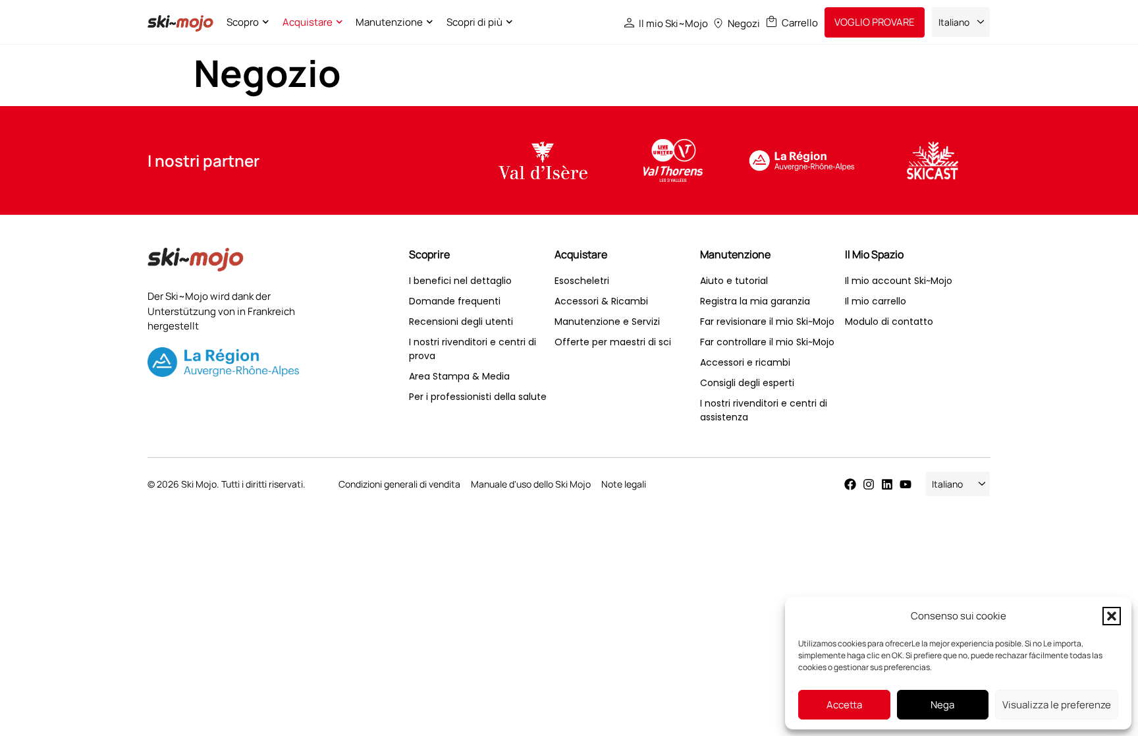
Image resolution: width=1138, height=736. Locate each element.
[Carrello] (771, 21)
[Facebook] (850, 484)
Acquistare (308, 22)
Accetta (844, 705)
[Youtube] (905, 484)
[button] (1111, 616)
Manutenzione (389, 22)
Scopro (243, 22)
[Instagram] (869, 484)
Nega (942, 705)
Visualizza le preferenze (1056, 705)
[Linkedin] (887, 484)
